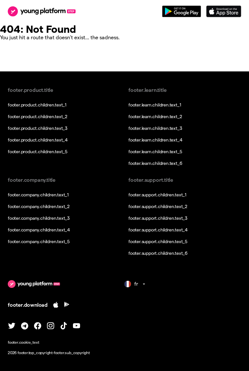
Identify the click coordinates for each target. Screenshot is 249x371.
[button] (124, 342)
